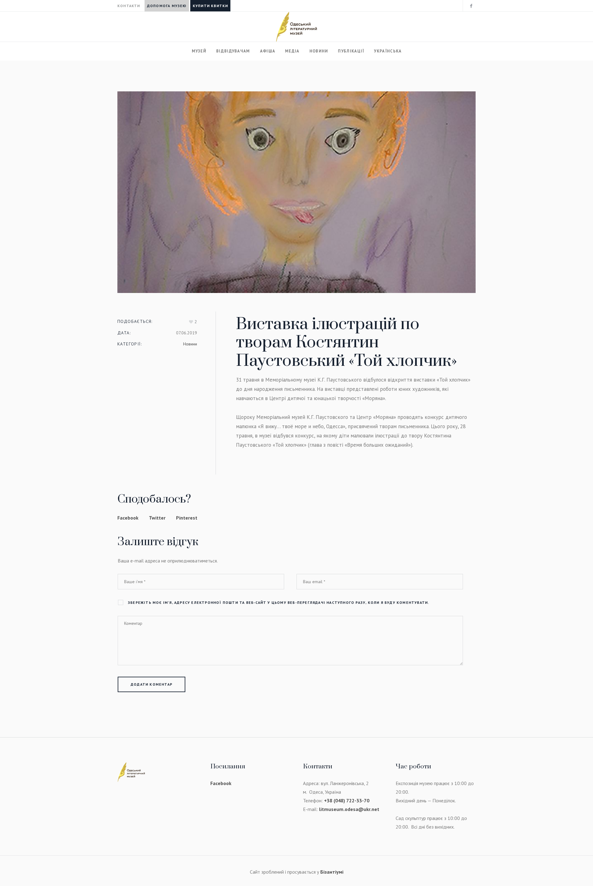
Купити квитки (210, 5)
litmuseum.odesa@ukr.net (349, 809)
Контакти (128, 5)
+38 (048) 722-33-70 (346, 800)
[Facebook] (471, 5)
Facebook (127, 518)
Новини (190, 344)
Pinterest (186, 518)
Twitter (157, 518)
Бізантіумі (331, 872)
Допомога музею (167, 5)
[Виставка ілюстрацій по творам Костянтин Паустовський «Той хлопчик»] (296, 192)
